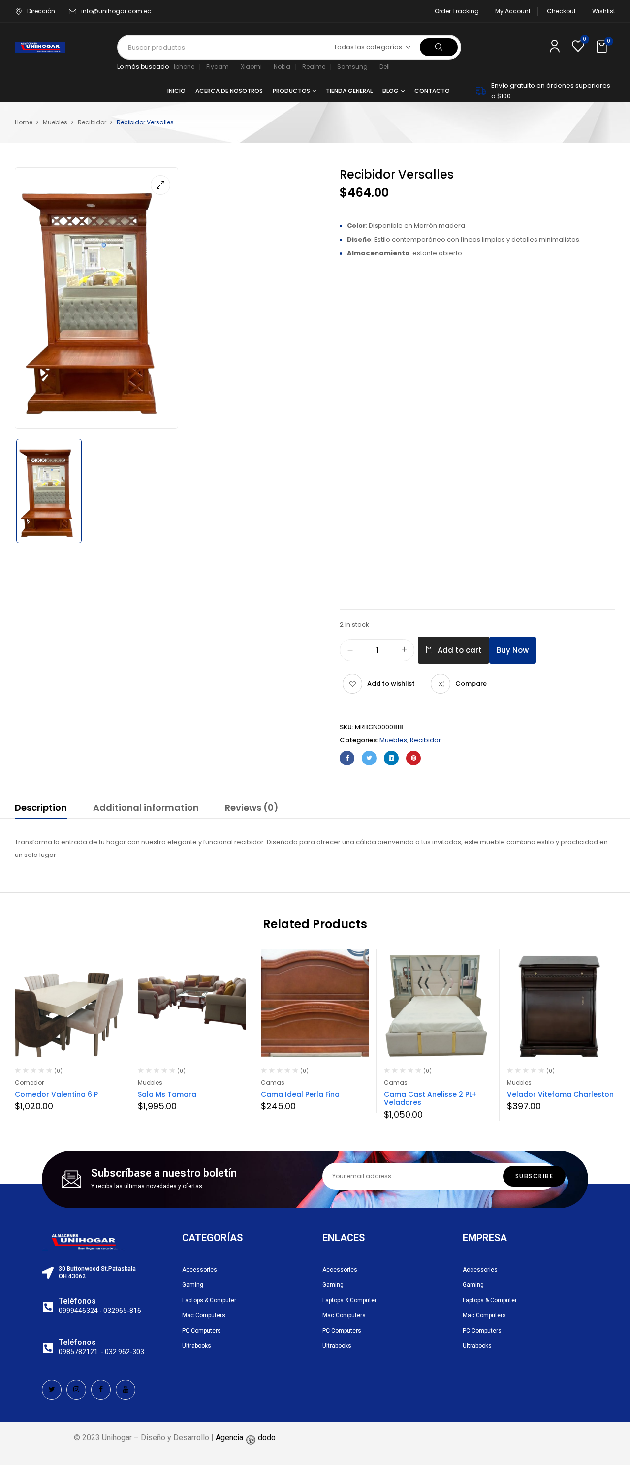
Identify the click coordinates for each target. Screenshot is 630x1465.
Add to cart (460, 650)
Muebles (55, 122)
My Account (513, 11)
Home (23, 122)
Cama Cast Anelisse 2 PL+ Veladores (430, 1098)
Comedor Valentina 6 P (56, 1094)
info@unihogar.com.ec (116, 11)
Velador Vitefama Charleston (560, 1094)
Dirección (41, 11)
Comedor (29, 1082)
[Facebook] (347, 758)
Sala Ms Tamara (167, 1094)
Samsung (352, 66)
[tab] (41, 809)
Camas (272, 1082)
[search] (439, 47)
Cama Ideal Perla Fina (300, 1094)
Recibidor (92, 122)
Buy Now (513, 650)
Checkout (561, 11)
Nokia (282, 66)
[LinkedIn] (391, 758)
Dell (384, 66)
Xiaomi (251, 66)
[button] (603, 47)
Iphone (184, 66)
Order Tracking (457, 11)
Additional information (146, 807)
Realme (313, 66)
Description (41, 807)
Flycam (217, 66)
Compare (471, 683)
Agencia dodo (246, 1437)
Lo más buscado (143, 66)
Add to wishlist (391, 683)
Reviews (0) (252, 807)
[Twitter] (369, 758)
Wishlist (603, 11)
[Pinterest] (413, 758)
